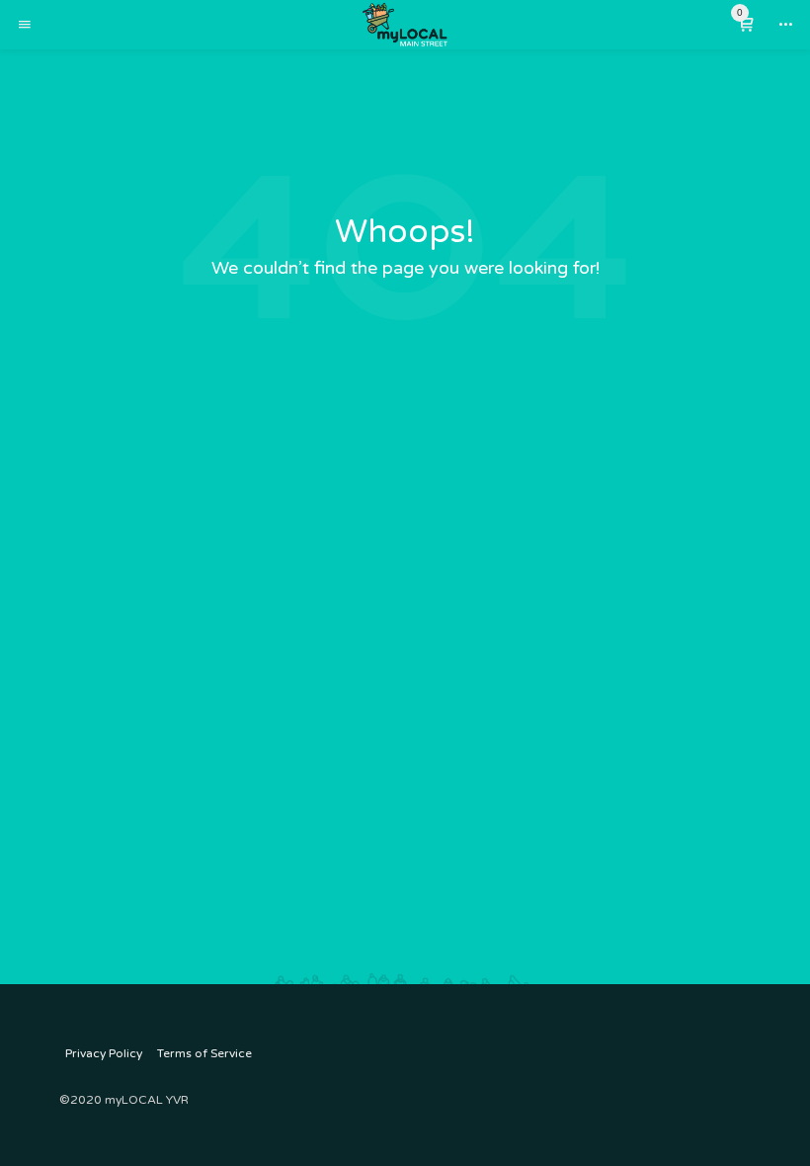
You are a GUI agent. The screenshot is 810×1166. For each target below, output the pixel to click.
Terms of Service (204, 1053)
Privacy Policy (103, 1053)
